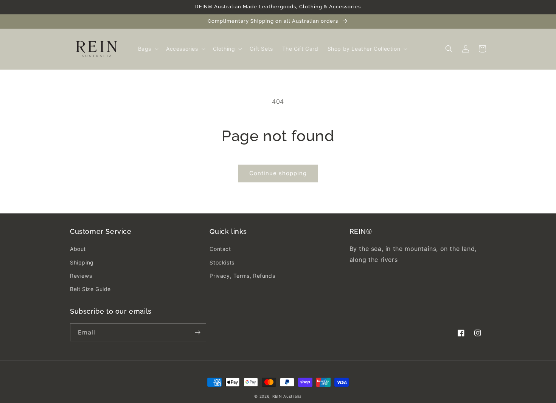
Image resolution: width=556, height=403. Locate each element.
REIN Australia (287, 396)
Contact (220, 249)
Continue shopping (278, 173)
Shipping (82, 262)
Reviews (81, 275)
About (78, 249)
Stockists (222, 262)
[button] (148, 49)
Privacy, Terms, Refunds (242, 275)
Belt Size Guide (90, 289)
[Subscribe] (197, 332)
